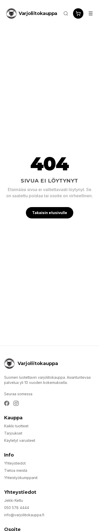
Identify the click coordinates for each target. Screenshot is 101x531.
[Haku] (66, 13)
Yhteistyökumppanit (21, 477)
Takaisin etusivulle (49, 212)
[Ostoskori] (78, 13)
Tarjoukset (13, 433)
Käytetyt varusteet (19, 440)
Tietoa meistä (15, 470)
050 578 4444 (16, 507)
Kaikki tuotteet (16, 426)
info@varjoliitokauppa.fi (24, 515)
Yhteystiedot (15, 463)
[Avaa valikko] (90, 13)
